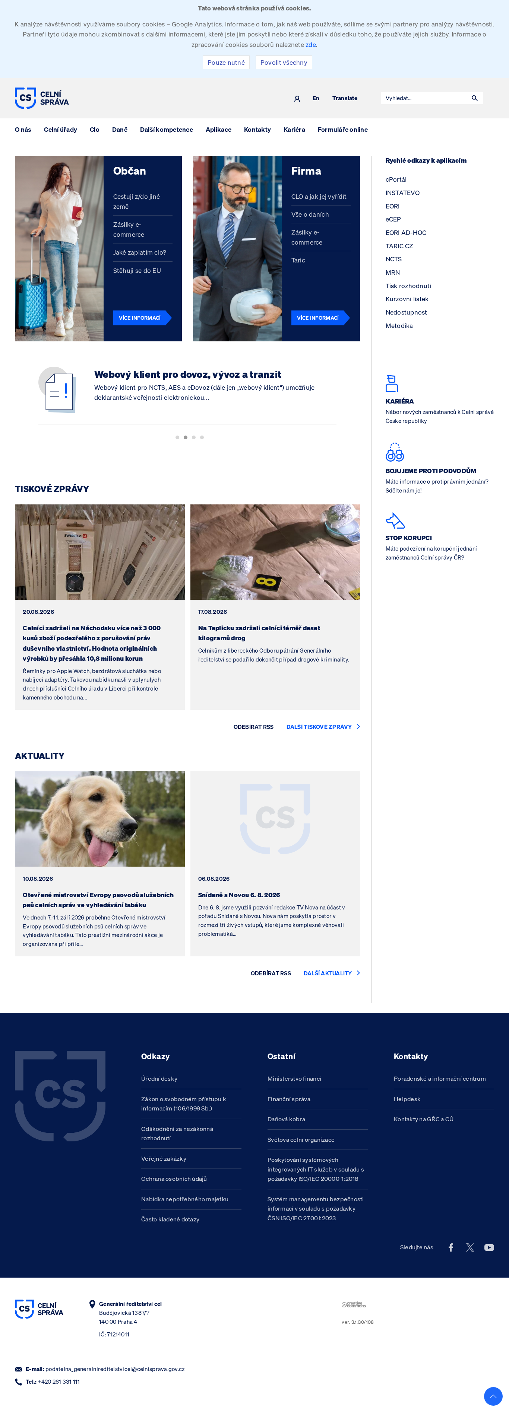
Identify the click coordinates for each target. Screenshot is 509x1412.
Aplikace (218, 129)
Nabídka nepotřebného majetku (184, 1199)
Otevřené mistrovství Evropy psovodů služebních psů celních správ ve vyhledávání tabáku (98, 899)
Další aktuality (328, 973)
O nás (23, 129)
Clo (94, 129)
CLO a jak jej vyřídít (319, 196)
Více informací (140, 317)
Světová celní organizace (301, 1139)
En (316, 98)
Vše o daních (310, 214)
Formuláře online (343, 129)
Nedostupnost (406, 312)
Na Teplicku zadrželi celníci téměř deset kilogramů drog (259, 633)
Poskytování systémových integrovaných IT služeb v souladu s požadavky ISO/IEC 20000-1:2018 (316, 1169)
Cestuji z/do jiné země (136, 201)
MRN (393, 272)
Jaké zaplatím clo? (140, 252)
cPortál (396, 179)
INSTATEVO (403, 192)
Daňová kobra (286, 1119)
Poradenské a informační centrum (440, 1078)
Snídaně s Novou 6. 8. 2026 (239, 894)
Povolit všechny (283, 62)
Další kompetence (166, 129)
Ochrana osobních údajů (174, 1178)
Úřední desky (159, 1078)
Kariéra (294, 129)
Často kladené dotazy (170, 1219)
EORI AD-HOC (406, 232)
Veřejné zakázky (163, 1158)
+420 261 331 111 (59, 1381)
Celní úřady (60, 129)
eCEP (393, 219)
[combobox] (424, 98)
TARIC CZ (400, 246)
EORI (393, 206)
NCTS (394, 259)
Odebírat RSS (254, 726)
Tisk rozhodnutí (408, 285)
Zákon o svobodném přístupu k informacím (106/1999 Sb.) (183, 1104)
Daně (119, 129)
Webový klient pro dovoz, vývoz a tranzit (187, 374)
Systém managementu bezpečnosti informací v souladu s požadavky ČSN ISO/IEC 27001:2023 (316, 1208)
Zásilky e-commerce (129, 229)
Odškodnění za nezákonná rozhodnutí (177, 1133)
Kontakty (257, 129)
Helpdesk (407, 1099)
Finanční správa (289, 1099)
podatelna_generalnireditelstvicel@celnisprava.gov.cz (114, 1369)
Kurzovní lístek (407, 298)
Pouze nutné (226, 62)
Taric (298, 260)
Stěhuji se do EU (137, 270)
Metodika (399, 325)
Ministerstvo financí (294, 1078)
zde (311, 44)
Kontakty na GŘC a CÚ (423, 1119)
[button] (475, 98)
